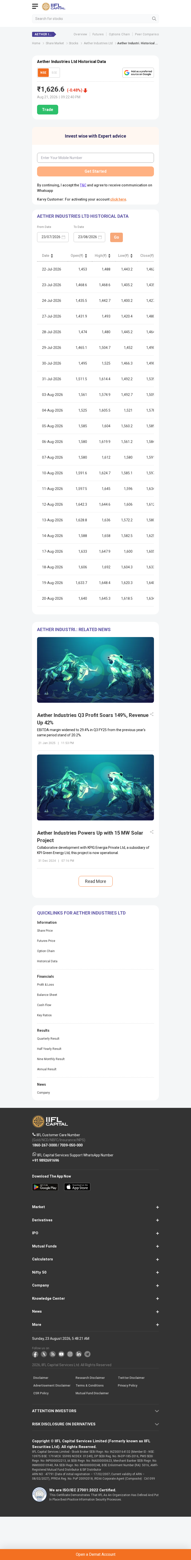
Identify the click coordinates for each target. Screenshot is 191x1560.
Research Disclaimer (90, 1378)
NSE (43, 72)
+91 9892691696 (45, 1160)
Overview (80, 34)
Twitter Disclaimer (131, 1378)
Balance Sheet (47, 995)
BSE (54, 72)
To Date (79, 227)
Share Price (45, 930)
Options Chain (119, 34)
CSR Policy (40, 1393)
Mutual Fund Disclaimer (92, 1393)
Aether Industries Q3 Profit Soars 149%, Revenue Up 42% (92, 719)
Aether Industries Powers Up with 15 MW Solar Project (90, 836)
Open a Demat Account (95, 1554)
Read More (95, 881)
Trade (47, 109)
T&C (83, 185)
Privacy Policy (127, 1386)
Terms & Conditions (90, 1386)
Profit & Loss (45, 984)
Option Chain (46, 951)
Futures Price (46, 941)
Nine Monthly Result (51, 1059)
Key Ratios (44, 1015)
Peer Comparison (147, 34)
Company (43, 1092)
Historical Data (47, 961)
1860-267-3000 (44, 1145)
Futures (98, 34)
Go (116, 237)
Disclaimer (40, 1378)
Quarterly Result (48, 1038)
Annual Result (46, 1069)
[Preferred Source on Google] (138, 73)
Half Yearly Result (49, 1049)
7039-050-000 (71, 1145)
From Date (44, 227)
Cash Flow (44, 1005)
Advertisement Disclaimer (51, 1386)
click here (118, 199)
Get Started (95, 171)
